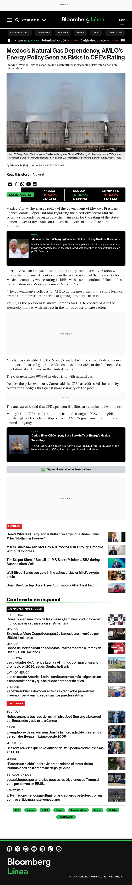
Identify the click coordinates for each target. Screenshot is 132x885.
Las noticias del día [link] (19, 32)
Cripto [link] (96, 32)
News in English (66, 817)
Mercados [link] (63, 32)
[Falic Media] (122, 24)
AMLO (45, 810)
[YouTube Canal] (26, 849)
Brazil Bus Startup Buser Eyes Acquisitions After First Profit (52, 585)
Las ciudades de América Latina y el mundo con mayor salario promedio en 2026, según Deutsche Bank (52, 664)
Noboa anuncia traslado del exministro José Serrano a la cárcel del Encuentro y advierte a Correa (54, 718)
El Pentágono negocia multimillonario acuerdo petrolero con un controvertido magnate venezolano (54, 797)
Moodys (30, 810)
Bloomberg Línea (78, 810)
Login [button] (122, 19)
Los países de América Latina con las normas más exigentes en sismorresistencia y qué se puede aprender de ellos (54, 679)
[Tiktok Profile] (50, 849)
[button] (10, 184)
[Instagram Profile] (34, 849)
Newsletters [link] (43, 32)
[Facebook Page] (9, 849)
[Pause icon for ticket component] (9, 41)
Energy (97, 810)
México (59, 810)
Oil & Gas (113, 810)
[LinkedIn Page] (42, 849)
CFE (17, 810)
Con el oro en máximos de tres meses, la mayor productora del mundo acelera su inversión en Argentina (53, 621)
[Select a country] (44, 19)
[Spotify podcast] (59, 849)
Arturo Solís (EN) (19, 165)
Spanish (39, 174)
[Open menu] (10, 19)
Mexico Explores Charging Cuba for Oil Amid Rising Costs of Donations (76, 239)
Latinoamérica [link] (114, 32)
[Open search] (17, 19)
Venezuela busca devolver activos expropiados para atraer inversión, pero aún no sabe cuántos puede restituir (50, 693)
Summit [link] (80, 32)
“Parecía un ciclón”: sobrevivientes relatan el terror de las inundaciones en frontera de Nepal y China (50, 766)
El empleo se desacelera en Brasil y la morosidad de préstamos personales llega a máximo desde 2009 (54, 734)
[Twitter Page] (17, 849)
